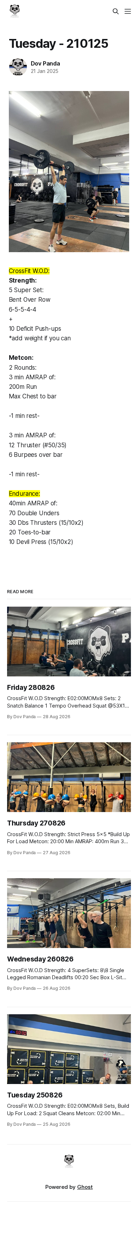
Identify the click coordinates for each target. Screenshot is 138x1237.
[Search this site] (115, 11)
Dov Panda (45, 63)
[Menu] (127, 11)
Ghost (85, 1187)
